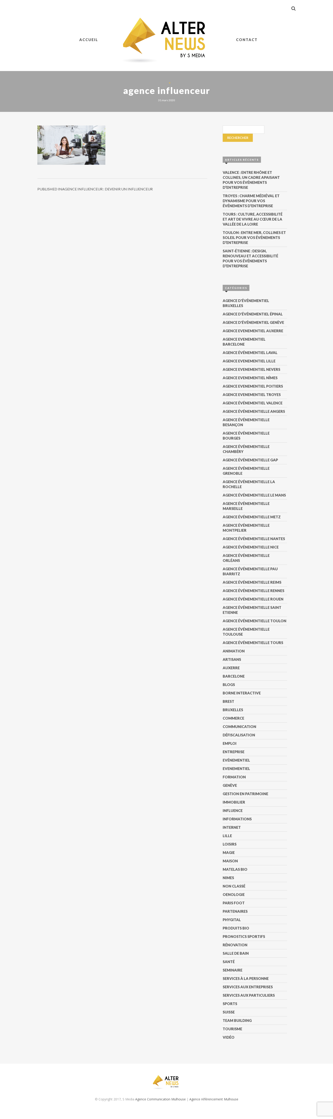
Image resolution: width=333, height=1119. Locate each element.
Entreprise (233, 752)
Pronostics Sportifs (244, 936)
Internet (232, 827)
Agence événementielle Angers (254, 411)
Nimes (228, 878)
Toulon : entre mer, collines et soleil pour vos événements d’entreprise (254, 237)
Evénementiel (236, 760)
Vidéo (228, 1037)
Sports (230, 1003)
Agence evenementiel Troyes (252, 394)
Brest (228, 701)
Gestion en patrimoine (245, 794)
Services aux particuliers (249, 995)
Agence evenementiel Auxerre (253, 331)
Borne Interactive (242, 693)
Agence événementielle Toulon (254, 621)
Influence (233, 810)
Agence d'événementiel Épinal (253, 314)
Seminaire (232, 970)
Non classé (234, 886)
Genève (230, 785)
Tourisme (232, 1029)
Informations (237, 819)
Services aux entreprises (248, 987)
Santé (229, 961)
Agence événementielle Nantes (254, 538)
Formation (234, 777)
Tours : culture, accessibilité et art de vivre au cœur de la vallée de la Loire (252, 219)
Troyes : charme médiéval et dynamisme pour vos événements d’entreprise (251, 201)
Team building (237, 1020)
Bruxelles (233, 710)
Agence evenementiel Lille (249, 361)
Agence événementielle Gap (250, 460)
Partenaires (235, 911)
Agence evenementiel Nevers (251, 369)
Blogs (229, 684)
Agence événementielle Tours (253, 642)
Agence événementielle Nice (251, 547)
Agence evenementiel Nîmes (250, 378)
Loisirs (229, 844)
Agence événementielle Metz (252, 517)
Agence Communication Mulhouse (160, 1099)
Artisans (232, 659)
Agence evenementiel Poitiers (253, 386)
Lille (227, 836)
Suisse (229, 1012)
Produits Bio (236, 928)
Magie (229, 852)
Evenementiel (236, 768)
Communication (239, 726)
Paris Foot (234, 903)
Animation (234, 651)
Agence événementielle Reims (252, 582)
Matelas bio (235, 869)
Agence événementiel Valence (252, 403)
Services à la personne (246, 978)
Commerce (233, 718)
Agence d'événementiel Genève (253, 322)
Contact (247, 39)
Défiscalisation (239, 735)
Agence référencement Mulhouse (213, 1099)
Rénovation (235, 945)
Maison (230, 861)
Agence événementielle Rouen (253, 599)
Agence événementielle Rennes (253, 590)
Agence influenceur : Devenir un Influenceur (95, 189)
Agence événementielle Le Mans (254, 495)
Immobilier (234, 802)
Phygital (232, 919)
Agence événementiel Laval (250, 352)
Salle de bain (236, 953)
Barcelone (234, 676)
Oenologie (234, 894)
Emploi (229, 743)
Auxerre (231, 668)
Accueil (88, 39)
